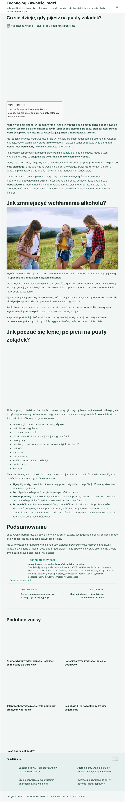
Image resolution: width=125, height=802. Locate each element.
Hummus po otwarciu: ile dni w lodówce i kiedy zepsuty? (94, 781)
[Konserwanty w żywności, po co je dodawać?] (91, 641)
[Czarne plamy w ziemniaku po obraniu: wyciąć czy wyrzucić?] (69, 769)
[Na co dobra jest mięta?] (33, 731)
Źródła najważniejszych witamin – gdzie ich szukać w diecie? (37, 781)
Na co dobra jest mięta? (21, 750)
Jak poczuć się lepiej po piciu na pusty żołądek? (33, 113)
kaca (58, 414)
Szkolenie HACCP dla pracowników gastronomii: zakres (38, 769)
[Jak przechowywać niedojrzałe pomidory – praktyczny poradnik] (33, 686)
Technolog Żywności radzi (31, 3)
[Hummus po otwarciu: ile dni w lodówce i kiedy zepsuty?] (69, 781)
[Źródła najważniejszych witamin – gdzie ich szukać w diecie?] (11, 781)
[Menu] (117, 6)
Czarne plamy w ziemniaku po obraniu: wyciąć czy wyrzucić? (94, 769)
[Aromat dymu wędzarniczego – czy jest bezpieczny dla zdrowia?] (33, 641)
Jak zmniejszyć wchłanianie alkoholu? (28, 109)
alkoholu (65, 152)
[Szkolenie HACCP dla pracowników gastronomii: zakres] (11, 769)
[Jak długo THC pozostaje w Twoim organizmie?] (91, 686)
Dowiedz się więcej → (20, 580)
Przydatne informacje (63, 26)
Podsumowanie (16, 116)
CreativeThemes (76, 796)
